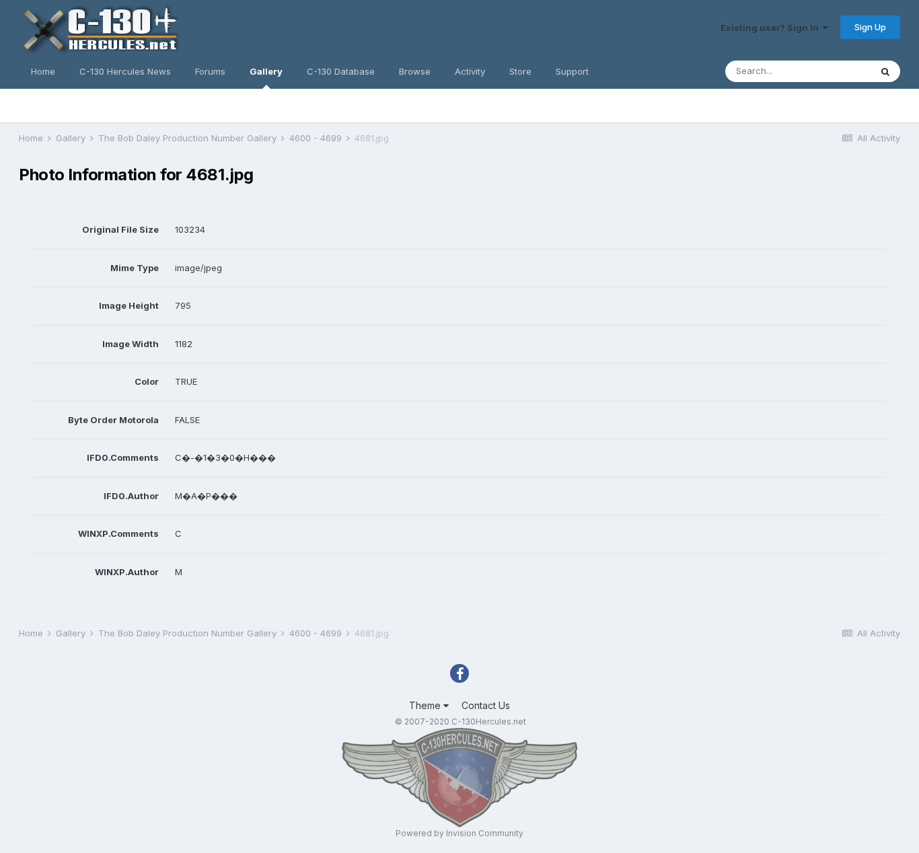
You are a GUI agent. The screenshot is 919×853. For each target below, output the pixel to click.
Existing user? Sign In (772, 27)
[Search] (885, 71)
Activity (470, 71)
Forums (210, 71)
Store (520, 71)
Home (43, 71)
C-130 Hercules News (125, 71)
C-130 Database (341, 71)
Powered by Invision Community (459, 833)
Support (572, 71)
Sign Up (870, 27)
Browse (415, 71)
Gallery (266, 71)
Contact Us (486, 705)
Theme (426, 705)
